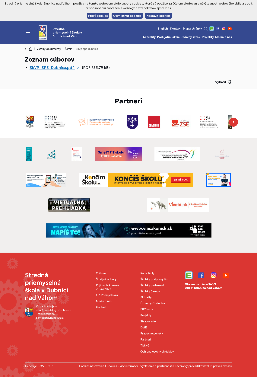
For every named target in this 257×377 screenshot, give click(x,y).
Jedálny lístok (190, 37)
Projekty (208, 37)
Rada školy (147, 273)
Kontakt (176, 28)
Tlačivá (144, 345)
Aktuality (149, 37)
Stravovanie (148, 321)
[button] (206, 28)
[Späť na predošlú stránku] (27, 49)
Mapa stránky (192, 28)
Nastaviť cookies (158, 16)
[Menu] (28, 33)
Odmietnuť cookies (127, 16)
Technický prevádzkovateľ (192, 366)
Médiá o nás (223, 37)
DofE (143, 327)
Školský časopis (150, 291)
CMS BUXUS (46, 366)
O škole (101, 273)
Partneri (145, 339)
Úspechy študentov (153, 303)
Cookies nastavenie (91, 366)
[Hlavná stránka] (31, 49)
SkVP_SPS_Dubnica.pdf (52, 67)
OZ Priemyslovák (107, 295)
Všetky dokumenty (48, 49)
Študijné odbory (106, 279)
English (163, 28)
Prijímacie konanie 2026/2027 (107, 287)
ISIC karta (146, 309)
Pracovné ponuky (151, 333)
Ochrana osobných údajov (157, 351)
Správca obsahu (221, 366)
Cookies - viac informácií (122, 366)
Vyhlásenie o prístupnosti (156, 366)
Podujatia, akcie (168, 37)
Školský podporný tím (154, 279)
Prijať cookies (98, 16)
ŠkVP (68, 49)
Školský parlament (152, 285)
